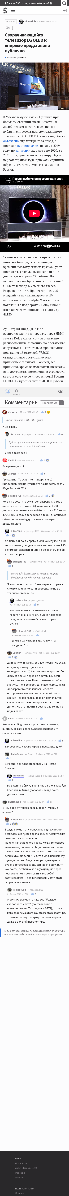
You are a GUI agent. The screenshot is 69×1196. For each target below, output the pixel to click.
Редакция (20, 1172)
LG (24, 57)
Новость (10, 21)
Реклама (19, 1177)
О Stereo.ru (21, 1163)
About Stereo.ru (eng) (26, 1167)
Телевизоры (14, 57)
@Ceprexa (29, 434)
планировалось (28, 146)
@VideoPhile (36, 562)
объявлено (11, 141)
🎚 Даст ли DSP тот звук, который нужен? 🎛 (28, 3)
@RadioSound (35, 776)
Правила (19, 1193)
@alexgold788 (32, 531)
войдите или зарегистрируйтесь (45, 934)
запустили (23, 150)
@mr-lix (29, 741)
